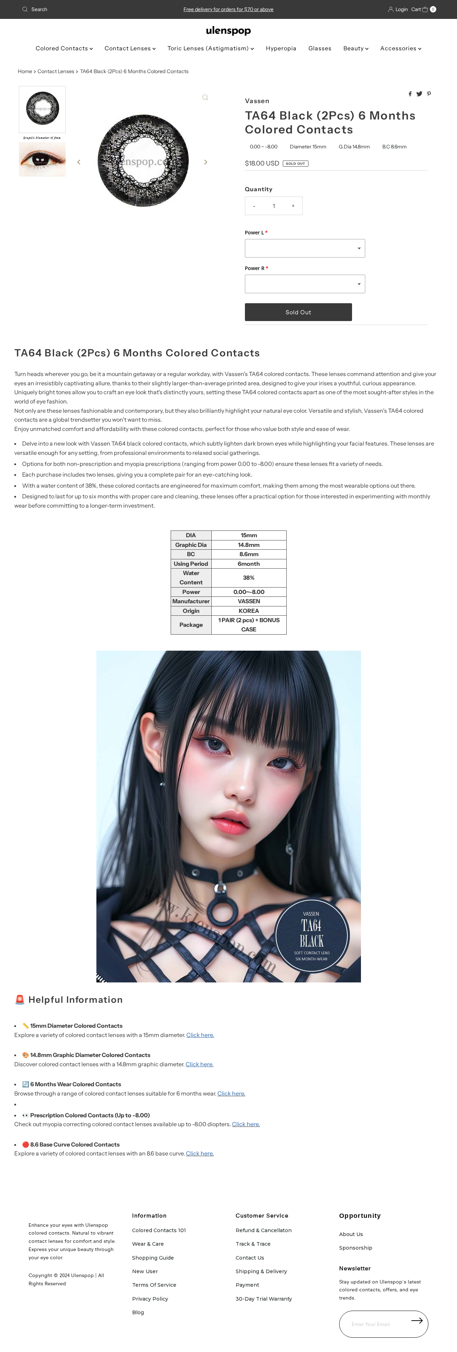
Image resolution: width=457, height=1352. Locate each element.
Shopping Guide (153, 1258)
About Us (351, 1234)
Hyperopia (281, 48)
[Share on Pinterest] (429, 94)
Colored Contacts (63, 48)
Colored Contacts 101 (159, 1230)
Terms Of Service (154, 1285)
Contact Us (250, 1258)
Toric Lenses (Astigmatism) (209, 48)
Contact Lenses (128, 48)
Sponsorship (355, 1248)
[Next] (205, 162)
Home (25, 71)
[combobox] (87, 9)
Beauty (354, 48)
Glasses (320, 48)
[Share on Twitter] (419, 94)
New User (145, 1271)
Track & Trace (253, 1244)
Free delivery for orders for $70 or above (228, 9)
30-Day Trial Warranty (264, 1299)
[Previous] (79, 162)
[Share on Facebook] (411, 94)
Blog (138, 1312)
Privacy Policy (150, 1299)
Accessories (399, 48)
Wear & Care (148, 1244)
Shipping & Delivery (261, 1271)
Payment (247, 1285)
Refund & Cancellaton (264, 1230)
